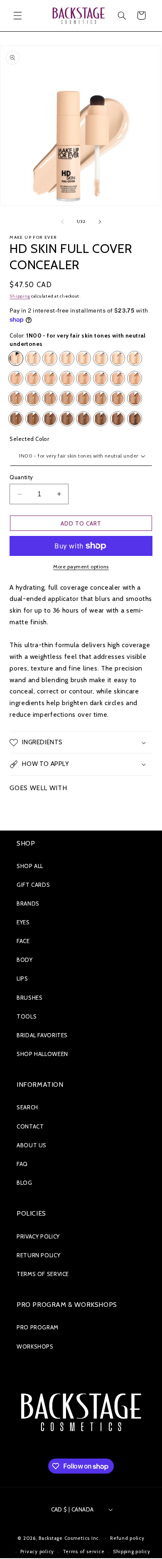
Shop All (30, 866)
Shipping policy (131, 1551)
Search (27, 1107)
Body (25, 959)
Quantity (21, 477)
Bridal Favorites (42, 1035)
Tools (27, 1016)
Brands (28, 903)
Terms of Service (43, 1274)
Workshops (35, 1346)
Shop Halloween (42, 1054)
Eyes (23, 922)
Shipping (20, 296)
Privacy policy (37, 1551)
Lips (22, 978)
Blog (24, 1182)
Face (23, 941)
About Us (32, 1145)
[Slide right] (100, 222)
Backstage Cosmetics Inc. (70, 1538)
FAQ (22, 1164)
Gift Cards (33, 884)
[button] (17, 15)
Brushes (29, 997)
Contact (30, 1126)
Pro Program (38, 1327)
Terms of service (84, 1551)
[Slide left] (62, 222)
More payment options (81, 566)
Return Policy (38, 1255)
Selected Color (29, 438)
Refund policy (127, 1538)
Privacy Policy (38, 1236)
